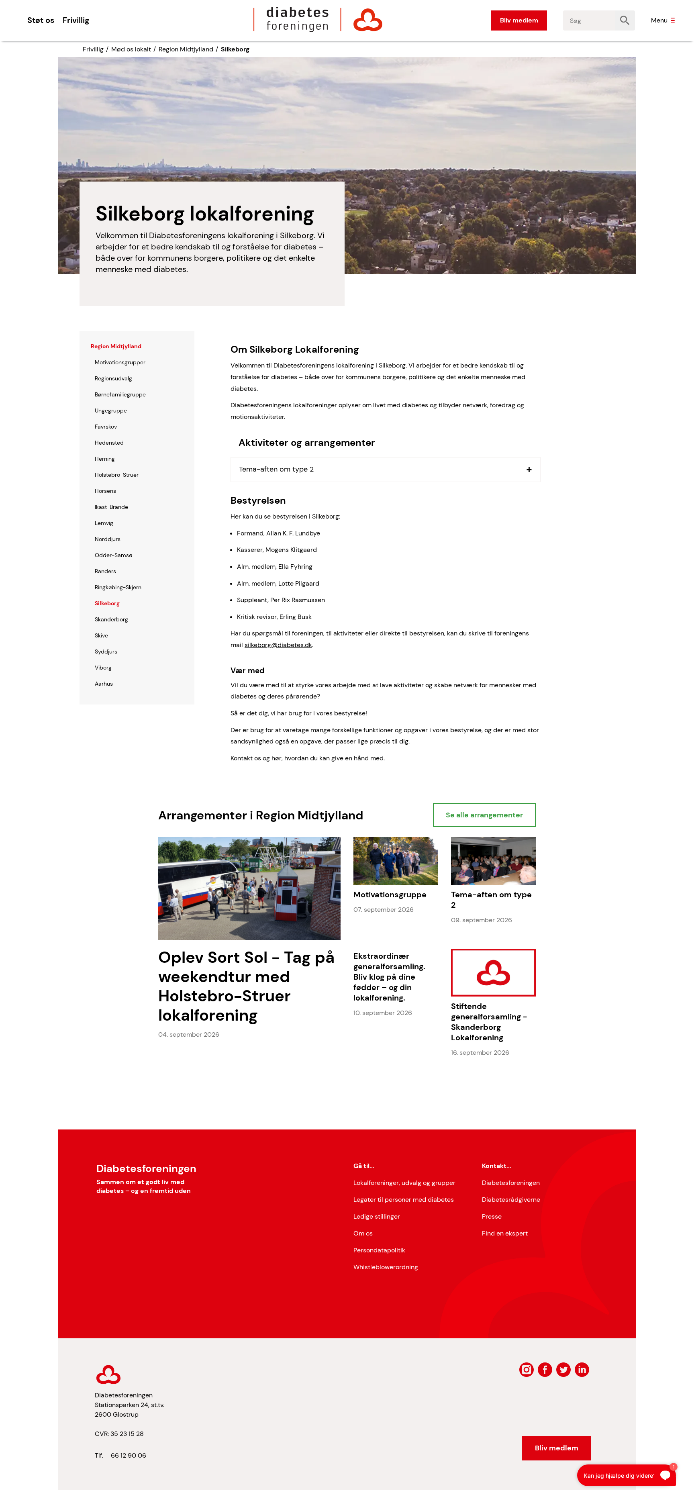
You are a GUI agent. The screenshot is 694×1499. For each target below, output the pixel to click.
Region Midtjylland (186, 49)
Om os (363, 1233)
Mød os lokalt (131, 49)
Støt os (41, 20)
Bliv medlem (519, 20)
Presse (492, 1216)
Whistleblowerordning (385, 1267)
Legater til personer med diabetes (403, 1199)
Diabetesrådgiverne (511, 1199)
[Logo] (318, 19)
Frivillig (76, 20)
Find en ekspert (505, 1233)
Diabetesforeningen (511, 1182)
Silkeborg (235, 49)
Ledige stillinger (376, 1216)
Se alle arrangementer (484, 815)
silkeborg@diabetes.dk (278, 645)
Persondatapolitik (379, 1250)
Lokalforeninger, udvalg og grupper (404, 1182)
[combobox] (589, 20)
